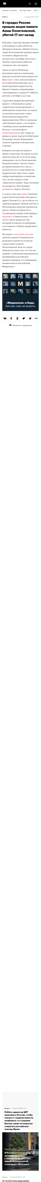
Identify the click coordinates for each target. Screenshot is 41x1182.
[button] (35, 3)
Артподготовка (25, 10)
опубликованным (11, 133)
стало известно (20, 234)
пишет (9, 80)
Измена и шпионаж (9, 10)
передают (7, 217)
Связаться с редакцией (22, 325)
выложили (7, 189)
